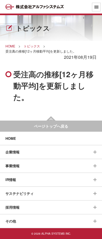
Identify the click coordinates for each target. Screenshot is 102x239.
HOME (10, 138)
